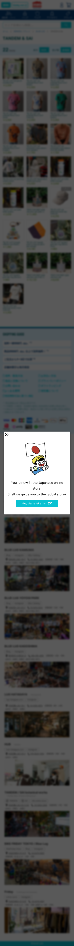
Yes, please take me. (34, 503)
